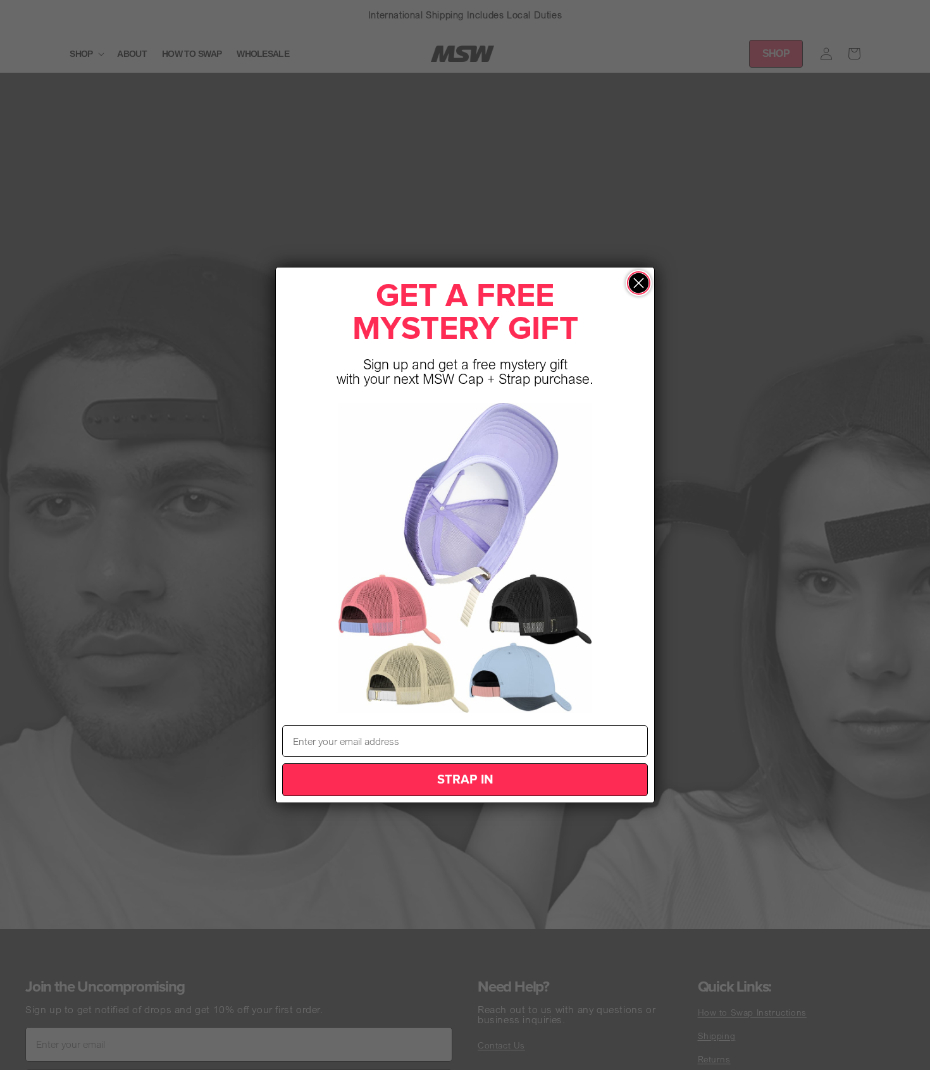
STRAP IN (465, 779)
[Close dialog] (639, 283)
